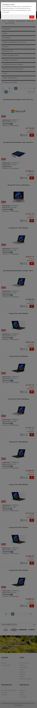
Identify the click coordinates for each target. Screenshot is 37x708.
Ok (32, 17)
